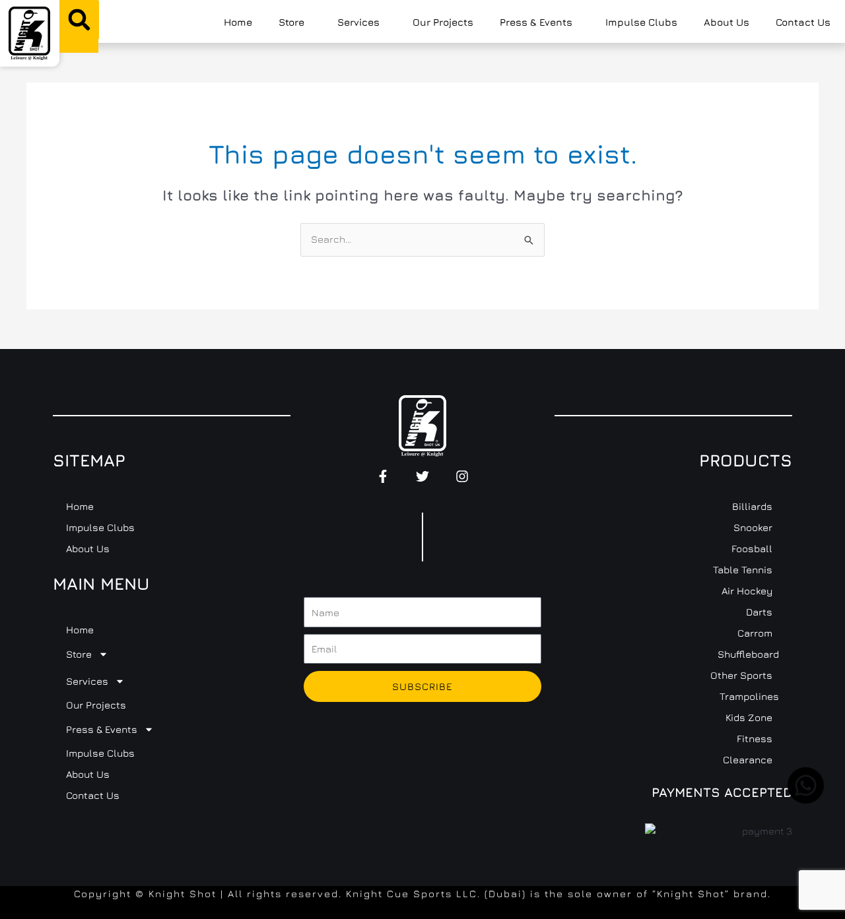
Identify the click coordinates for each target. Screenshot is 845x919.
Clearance (747, 759)
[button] (79, 20)
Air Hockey (747, 590)
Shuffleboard (748, 654)
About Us (726, 22)
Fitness (754, 738)
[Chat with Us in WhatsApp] (806, 800)
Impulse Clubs (641, 22)
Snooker (752, 527)
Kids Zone (749, 717)
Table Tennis (742, 569)
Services (358, 22)
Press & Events (536, 22)
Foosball (751, 548)
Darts (759, 612)
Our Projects (443, 22)
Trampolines (749, 696)
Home (238, 22)
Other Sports (741, 675)
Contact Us (803, 22)
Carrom (754, 633)
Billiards (752, 506)
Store (291, 22)
